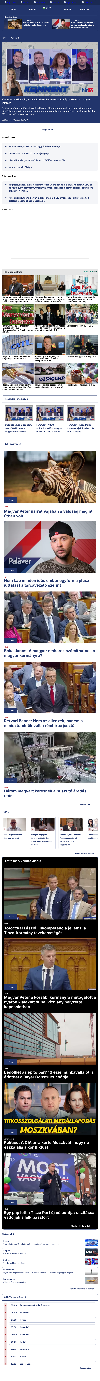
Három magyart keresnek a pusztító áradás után (45, 793)
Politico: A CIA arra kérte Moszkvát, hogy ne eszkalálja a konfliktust (46, 1145)
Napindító (24, 1327)
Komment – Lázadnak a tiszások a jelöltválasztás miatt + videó (80, 428)
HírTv (4, 38)
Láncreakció (9, 1139)
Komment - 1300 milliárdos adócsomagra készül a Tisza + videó (49, 428)
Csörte (6, 1260)
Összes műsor (86, 1368)
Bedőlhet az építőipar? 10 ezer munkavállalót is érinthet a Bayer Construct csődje (49, 1074)
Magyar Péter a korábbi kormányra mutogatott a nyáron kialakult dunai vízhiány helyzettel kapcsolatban (50, 1002)
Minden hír (85, 804)
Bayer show (9, 1269)
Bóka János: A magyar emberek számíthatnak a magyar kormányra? (49, 653)
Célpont (7, 1250)
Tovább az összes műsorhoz (82, 1289)
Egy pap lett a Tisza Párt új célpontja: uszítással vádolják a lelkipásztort (49, 1215)
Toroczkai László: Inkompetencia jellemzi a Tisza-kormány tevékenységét (45, 930)
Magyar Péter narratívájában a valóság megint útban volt (36, 23)
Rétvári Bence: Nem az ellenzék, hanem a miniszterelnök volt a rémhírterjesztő (43, 723)
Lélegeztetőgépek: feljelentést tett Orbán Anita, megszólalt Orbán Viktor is (41, 840)
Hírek (6, 507)
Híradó (6, 1241)
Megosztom (48, 129)
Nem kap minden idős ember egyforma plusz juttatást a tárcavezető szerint (83, 25)
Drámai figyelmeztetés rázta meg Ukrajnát (12, 836)
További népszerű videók (84, 853)
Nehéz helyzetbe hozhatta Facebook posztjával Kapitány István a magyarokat (70, 840)
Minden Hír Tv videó (80, 1226)
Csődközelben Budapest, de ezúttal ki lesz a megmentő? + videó (18, 428)
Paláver (7, 577)
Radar (23, 1342)
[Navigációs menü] (4, 9)
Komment (15, 38)
